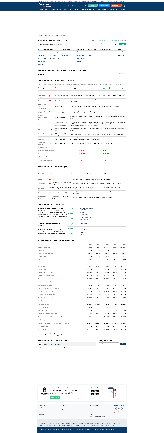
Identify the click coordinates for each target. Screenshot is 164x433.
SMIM (55, 423)
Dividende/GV (80, 58)
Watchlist (121, 55)
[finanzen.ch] (46, 4)
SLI (51, 423)
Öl (120, 1)
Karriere (41, 410)
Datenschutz (93, 410)
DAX (65, 1)
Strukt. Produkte (85, 9)
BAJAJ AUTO (83, 223)
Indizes (53, 9)
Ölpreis (108, 425)
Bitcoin (102, 1)
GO (123, 344)
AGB (91, 414)
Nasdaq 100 (82, 423)
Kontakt (41, 408)
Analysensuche (105, 340)
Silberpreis (56, 425)
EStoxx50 (84, 1)
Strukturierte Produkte (106, 52)
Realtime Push (54, 58)
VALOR (40, 44)
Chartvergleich (54, 55)
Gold (93, 1)
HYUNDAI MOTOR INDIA (87, 232)
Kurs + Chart (42, 52)
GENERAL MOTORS (85, 228)
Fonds (59, 9)
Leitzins (114, 425)
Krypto (76, 9)
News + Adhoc (66, 52)
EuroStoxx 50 (66, 423)
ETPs (70, 9)
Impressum (93, 408)
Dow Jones (74, 423)
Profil (89, 55)
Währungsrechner (99, 425)
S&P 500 (97, 423)
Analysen (65, 55)
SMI (39, 1)
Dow (56, 1)
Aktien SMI (42, 423)
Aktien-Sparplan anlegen (110, 44)
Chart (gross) (54, 52)
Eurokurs (49, 425)
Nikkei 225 (90, 423)
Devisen (104, 9)
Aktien (41, 9)
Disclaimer (93, 412)
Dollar (111, 1)
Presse (41, 412)
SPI (48, 1)
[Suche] (85, 5)
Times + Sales (42, 55)
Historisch (41, 64)
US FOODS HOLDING (86, 217)
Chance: (41, 74)
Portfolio (120, 52)
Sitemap (41, 414)
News (47, 9)
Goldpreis (107, 423)
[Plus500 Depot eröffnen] (48, 6)
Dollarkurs (42, 425)
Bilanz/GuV (80, 52)
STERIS (82, 213)
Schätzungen (80, 55)
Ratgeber (122, 9)
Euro (74, 1)
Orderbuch (41, 61)
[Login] (124, 5)
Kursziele (65, 58)
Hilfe (63, 408)
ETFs (64, 9)
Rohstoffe (96, 9)
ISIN (51, 44)
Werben (64, 410)
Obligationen (113, 9)
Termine (90, 52)
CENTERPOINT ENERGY (86, 208)
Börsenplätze (42, 58)
